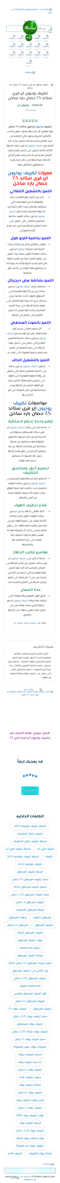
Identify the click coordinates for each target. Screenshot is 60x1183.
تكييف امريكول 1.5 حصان (30, 1001)
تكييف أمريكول (44, 925)
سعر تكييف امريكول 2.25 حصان (30, 895)
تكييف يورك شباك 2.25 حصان (30, 1032)
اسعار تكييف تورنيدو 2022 (23, 856)
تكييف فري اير (45, 849)
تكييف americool (30, 948)
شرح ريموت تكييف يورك (30, 1100)
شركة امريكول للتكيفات (30, 910)
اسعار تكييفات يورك (30, 1054)
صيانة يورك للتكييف (40, 1153)
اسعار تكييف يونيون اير (25, 623)
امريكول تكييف (42, 917)
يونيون (39, 127)
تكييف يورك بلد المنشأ (30, 1146)
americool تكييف (30, 986)
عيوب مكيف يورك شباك (30, 1138)
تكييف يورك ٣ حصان (30, 1093)
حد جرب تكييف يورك (30, 1062)
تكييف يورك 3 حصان (30, 1108)
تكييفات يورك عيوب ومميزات (30, 1047)
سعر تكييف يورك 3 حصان (30, 1039)
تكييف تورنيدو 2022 (30, 864)
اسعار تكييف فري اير (18, 849)
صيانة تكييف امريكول (30, 955)
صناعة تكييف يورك (30, 1085)
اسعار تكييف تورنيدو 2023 (30, 826)
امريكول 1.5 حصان (17, 925)
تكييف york (15, 1153)
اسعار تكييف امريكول (30, 872)
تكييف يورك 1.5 (18, 1009)
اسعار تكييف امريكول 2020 (30, 887)
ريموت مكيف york (30, 1077)
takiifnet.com (30, 1180)
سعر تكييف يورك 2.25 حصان (30, 1016)
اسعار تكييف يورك (30, 1123)
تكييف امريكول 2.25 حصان (30, 978)
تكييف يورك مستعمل (30, 1024)
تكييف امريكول (42, 1009)
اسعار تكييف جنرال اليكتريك (30, 841)
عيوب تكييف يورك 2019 (30, 1115)
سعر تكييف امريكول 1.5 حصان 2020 (30, 963)
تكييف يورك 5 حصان (30, 1070)
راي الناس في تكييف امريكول (30, 971)
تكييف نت (24, 1176)
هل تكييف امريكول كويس (30, 994)
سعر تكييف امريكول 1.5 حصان (30, 879)
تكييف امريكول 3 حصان (30, 902)
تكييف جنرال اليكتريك (30, 834)
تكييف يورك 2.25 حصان (30, 1131)
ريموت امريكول (18, 917)
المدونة (30, 790)
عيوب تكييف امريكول (30, 940)
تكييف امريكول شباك (30, 933)
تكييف (39, 146)
